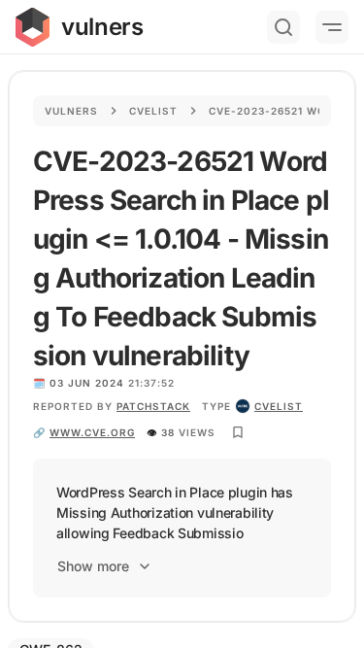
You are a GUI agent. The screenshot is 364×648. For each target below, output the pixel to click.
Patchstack (153, 406)
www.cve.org (92, 432)
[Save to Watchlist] (237, 432)
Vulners (71, 111)
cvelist (278, 406)
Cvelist (153, 111)
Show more (93, 566)
